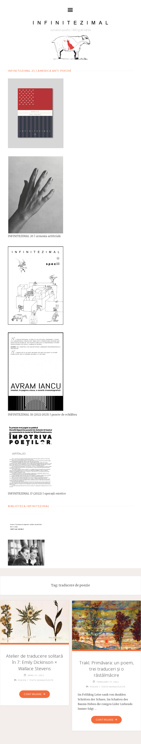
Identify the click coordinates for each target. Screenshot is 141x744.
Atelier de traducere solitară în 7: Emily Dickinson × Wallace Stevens (34, 662)
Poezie (22, 680)
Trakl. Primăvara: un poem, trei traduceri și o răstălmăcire (106, 669)
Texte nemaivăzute (41, 680)
